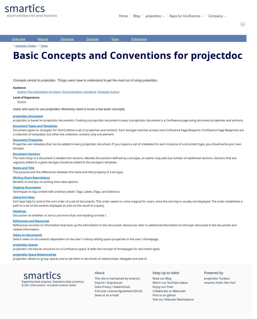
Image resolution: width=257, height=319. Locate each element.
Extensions (139, 39)
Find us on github (164, 295)
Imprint (100, 283)
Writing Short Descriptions (31, 178)
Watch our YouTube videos (170, 283)
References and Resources (31, 221)
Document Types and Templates (35, 126)
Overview (18, 39)
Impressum (114, 283)
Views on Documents (27, 235)
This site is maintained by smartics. (118, 278)
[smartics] (42, 275)
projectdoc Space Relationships (34, 254)
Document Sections (26, 154)
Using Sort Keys (24, 197)
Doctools (92, 39)
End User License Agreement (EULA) (118, 291)
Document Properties (28, 140)
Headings (19, 211)
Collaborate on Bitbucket (169, 291)
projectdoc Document (28, 116)
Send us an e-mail (106, 295)
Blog (168, 278)
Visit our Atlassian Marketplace (173, 299)
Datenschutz (122, 287)
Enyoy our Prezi (163, 287)
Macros (43, 39)
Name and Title (23, 168)
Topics (44, 46)
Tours (115, 39)
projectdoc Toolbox (25, 46)
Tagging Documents (27, 187)
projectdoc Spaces (25, 245)
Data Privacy (103, 287)
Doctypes (67, 39)
